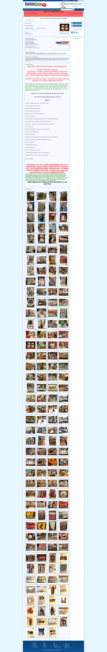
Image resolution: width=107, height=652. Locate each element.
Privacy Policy (67, 643)
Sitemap (45, 645)
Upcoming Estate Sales (67, 647)
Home (25, 9)
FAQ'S (45, 644)
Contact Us (56, 644)
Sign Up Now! (74, 6)
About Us (55, 645)
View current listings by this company (75, 13)
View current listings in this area (30, 13)
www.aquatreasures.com (34, 44)
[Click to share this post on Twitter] (74, 33)
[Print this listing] (76, 26)
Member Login (80, 0)
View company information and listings (32, 47)
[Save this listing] (76, 23)
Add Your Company (50, 9)
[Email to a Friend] (77, 33)
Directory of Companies (67, 645)
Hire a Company (32, 9)
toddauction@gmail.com (32, 43)
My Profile (34, 644)
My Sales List (35, 645)
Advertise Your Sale (40, 9)
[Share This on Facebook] (72, 33)
